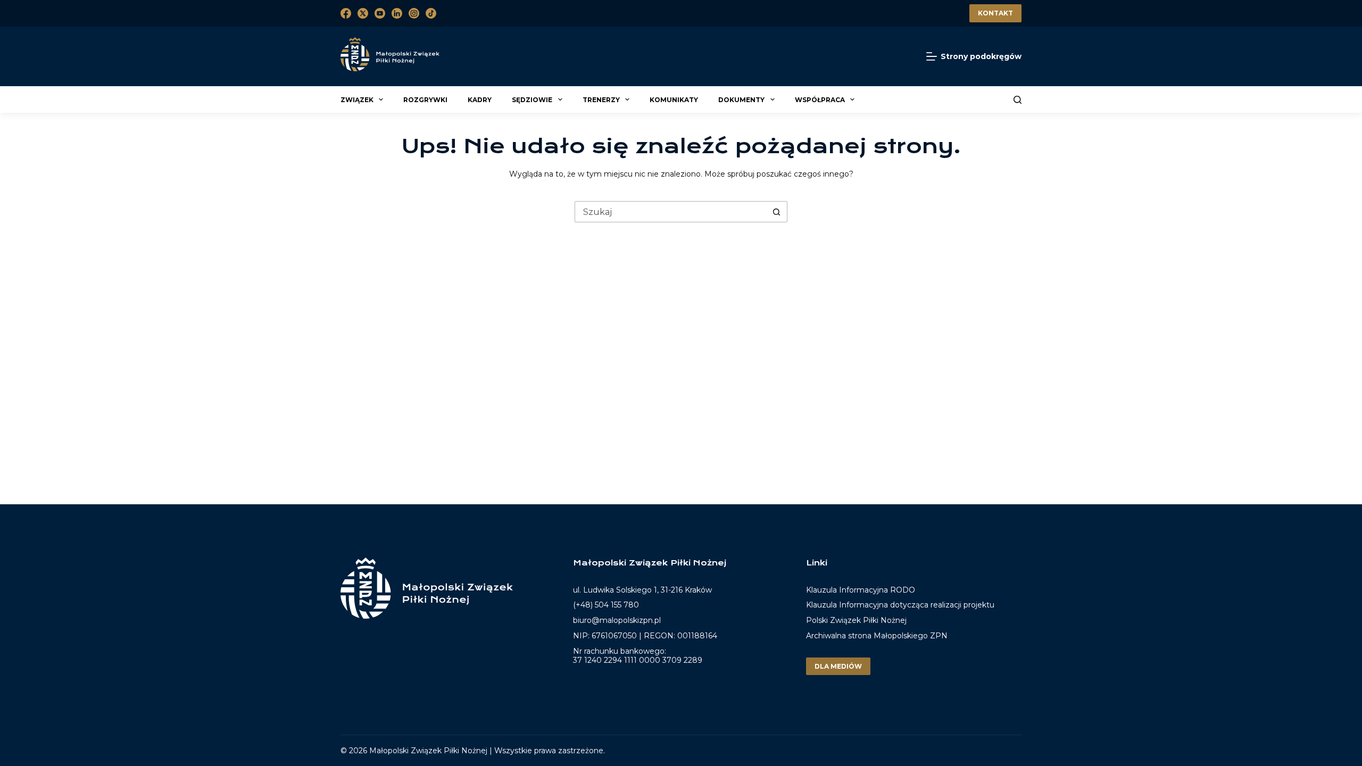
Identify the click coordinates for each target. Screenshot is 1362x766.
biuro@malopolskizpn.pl (617, 620)
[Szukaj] (1017, 100)
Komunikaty (674, 100)
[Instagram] (414, 13)
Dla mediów (838, 666)
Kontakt (995, 13)
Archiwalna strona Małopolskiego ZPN (877, 635)
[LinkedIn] (397, 13)
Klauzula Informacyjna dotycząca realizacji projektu (900, 605)
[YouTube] (380, 13)
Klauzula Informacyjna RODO (860, 590)
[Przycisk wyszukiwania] (776, 211)
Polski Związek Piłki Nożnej (856, 620)
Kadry (480, 100)
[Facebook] (345, 13)
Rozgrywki (425, 100)
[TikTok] (431, 13)
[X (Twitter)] (363, 13)
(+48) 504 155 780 (606, 605)
